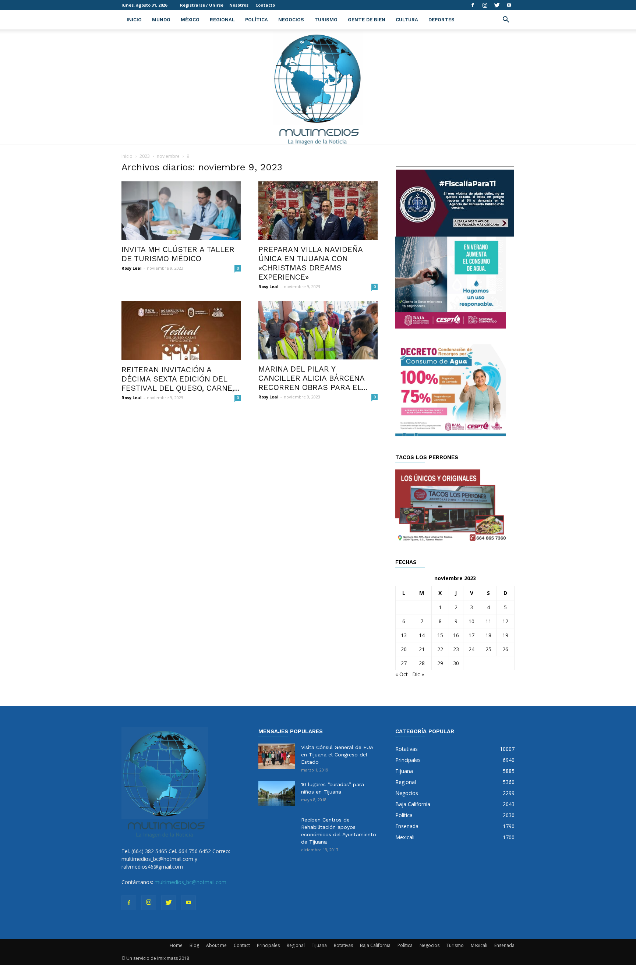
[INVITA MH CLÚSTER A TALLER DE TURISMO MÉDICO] (181, 210)
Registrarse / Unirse (201, 5)
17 (471, 635)
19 (505, 635)
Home (176, 945)
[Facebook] (472, 5)
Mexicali (479, 945)
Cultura (407, 19)
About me (216, 945)
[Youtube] (509, 5)
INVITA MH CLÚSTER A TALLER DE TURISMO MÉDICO (177, 254)
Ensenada (504, 945)
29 (440, 663)
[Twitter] (496, 5)
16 (456, 635)
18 (488, 635)
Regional (222, 19)
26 (505, 649)
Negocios (291, 19)
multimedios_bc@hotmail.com (190, 882)
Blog (194, 945)
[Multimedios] (318, 87)
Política (256, 19)
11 (488, 621)
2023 (144, 156)
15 (440, 635)
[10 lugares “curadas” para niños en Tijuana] (276, 793)
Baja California (375, 945)
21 (422, 649)
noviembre (168, 156)
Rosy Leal (131, 268)
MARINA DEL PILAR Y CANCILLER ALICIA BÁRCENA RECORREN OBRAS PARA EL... (312, 378)
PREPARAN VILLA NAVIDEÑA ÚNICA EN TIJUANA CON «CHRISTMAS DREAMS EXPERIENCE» (310, 263)
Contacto (265, 5)
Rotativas (343, 945)
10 (471, 621)
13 (404, 635)
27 (404, 663)
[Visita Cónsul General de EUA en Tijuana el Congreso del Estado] (276, 756)
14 (422, 635)
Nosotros (238, 5)
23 (456, 649)
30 (456, 663)
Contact (242, 945)
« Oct (401, 674)
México (190, 19)
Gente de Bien (366, 19)
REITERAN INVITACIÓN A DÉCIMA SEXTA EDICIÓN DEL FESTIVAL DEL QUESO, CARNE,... (180, 379)
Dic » (418, 674)
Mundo (161, 19)
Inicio (134, 19)
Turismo (326, 19)
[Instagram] (484, 5)
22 (440, 649)
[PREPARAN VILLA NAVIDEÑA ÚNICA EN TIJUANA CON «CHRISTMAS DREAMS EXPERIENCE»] (318, 210)
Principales (268, 945)
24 (471, 649)
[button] (506, 20)
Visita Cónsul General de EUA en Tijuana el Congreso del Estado (337, 754)
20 (404, 649)
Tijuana (319, 945)
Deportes (441, 19)
